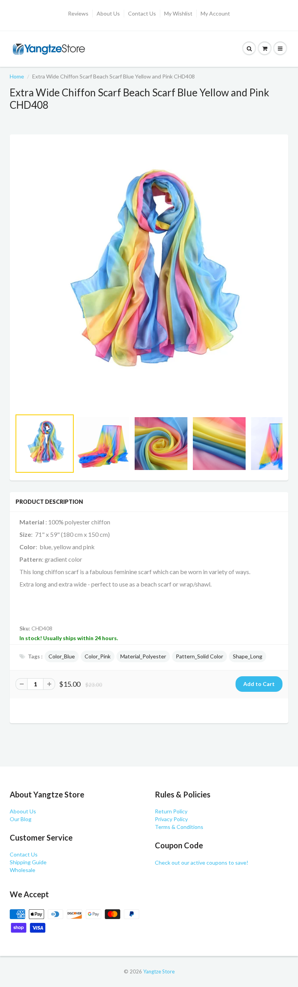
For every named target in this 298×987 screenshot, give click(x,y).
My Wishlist (178, 13)
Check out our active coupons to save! (201, 862)
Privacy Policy (171, 819)
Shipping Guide (28, 862)
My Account (215, 13)
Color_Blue (62, 656)
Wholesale (22, 870)
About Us (108, 13)
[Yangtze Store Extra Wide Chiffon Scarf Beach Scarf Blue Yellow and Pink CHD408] (149, 275)
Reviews (78, 13)
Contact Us (142, 13)
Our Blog (20, 819)
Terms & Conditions (179, 826)
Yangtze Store (159, 971)
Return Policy (171, 811)
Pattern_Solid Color (199, 656)
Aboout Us (23, 811)
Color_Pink (98, 656)
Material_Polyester (143, 656)
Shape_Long (247, 656)
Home (17, 76)
